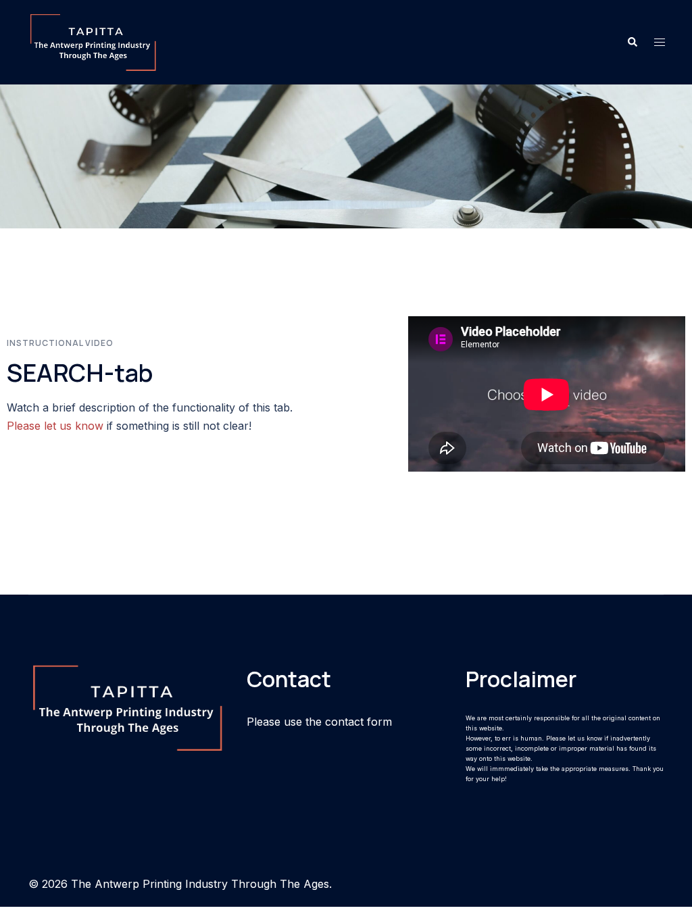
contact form (358, 721)
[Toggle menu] (659, 42)
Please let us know (55, 425)
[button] (631, 41)
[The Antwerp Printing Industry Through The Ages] (93, 41)
